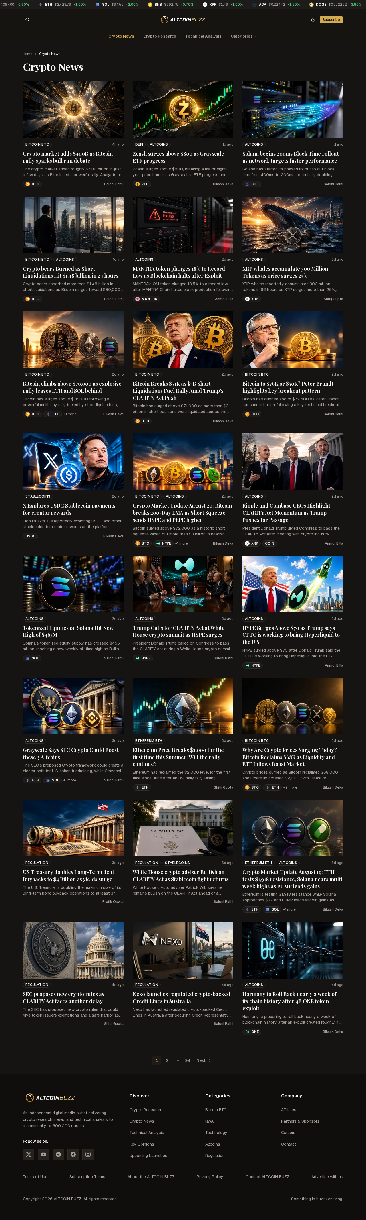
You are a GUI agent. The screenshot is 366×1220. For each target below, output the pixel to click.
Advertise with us (327, 1176)
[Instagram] (88, 1154)
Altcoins (159, 144)
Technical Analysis (203, 36)
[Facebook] (73, 1154)
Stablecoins (37, 496)
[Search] (27, 19)
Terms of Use (35, 1176)
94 (187, 1060)
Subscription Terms (87, 1176)
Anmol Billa (224, 299)
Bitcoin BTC (37, 144)
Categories (242, 36)
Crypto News (121, 36)
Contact (288, 1144)
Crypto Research (159, 36)
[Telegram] (58, 1154)
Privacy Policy (210, 1176)
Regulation (36, 863)
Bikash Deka (223, 184)
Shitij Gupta (333, 299)
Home (27, 54)
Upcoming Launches (148, 1155)
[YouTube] (43, 1154)
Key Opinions (142, 1144)
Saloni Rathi (114, 184)
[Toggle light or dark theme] (313, 19)
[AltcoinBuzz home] (183, 19)
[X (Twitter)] (28, 1154)
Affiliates (288, 1109)
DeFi (139, 144)
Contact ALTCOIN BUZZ (267, 1176)
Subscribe (331, 19)
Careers (288, 1132)
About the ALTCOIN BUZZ (151, 1176)
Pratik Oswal (113, 901)
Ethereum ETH (148, 740)
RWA (209, 1121)
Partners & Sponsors (300, 1121)
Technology (216, 1132)
